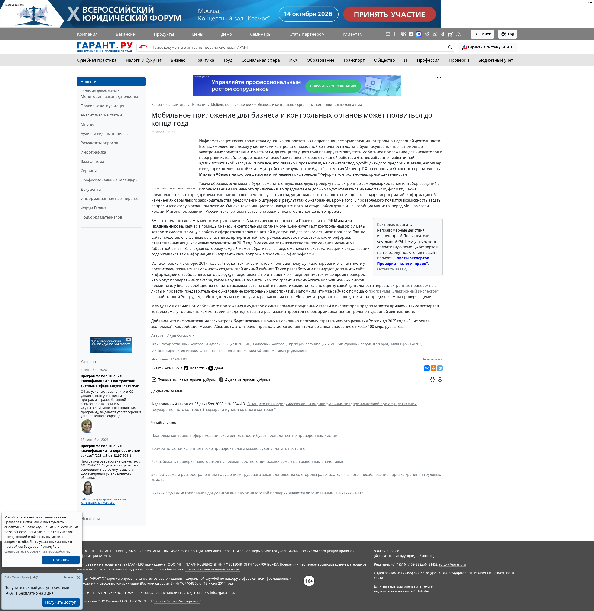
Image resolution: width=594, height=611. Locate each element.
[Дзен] (411, 34)
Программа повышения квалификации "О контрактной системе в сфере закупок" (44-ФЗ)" (110, 381)
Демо (226, 34)
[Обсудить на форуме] (432, 379)
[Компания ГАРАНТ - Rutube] (450, 34)
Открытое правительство (220, 350)
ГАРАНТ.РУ (179, 359)
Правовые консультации (103, 105)
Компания (87, 34)
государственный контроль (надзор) (190, 344)
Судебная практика (96, 60)
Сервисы (89, 170)
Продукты (164, 34)
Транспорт (354, 60)
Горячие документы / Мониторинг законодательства (109, 93)
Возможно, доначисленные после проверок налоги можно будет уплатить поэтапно (228, 448)
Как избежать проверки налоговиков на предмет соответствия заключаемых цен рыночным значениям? (247, 461)
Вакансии (126, 34)
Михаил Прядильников (289, 350)
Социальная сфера (261, 60)
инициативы (232, 344)
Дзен (218, 368)
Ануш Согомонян (180, 335)
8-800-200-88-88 (386, 551)
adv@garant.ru (460, 573)
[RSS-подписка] (458, 34)
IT (406, 60)
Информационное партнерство (110, 198)
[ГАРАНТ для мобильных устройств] (396, 34)
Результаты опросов (99, 142)
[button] (487, 47)
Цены (197, 34)
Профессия (428, 60)
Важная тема (92, 161)
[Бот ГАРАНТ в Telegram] (435, 34)
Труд (227, 60)
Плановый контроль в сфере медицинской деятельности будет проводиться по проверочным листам (244, 435)
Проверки (459, 60)
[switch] (143, 47)
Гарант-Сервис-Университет (177, 601)
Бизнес (178, 60)
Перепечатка (432, 359)
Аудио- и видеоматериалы (104, 133)
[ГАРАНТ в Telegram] (427, 34)
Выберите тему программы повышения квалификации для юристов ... (103, 501)
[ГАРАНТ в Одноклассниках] (443, 34)
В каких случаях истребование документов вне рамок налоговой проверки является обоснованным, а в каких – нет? (257, 492)
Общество (384, 60)
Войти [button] (486, 34)
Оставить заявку (392, 269)
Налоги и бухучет (144, 60)
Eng (511, 34)
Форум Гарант (93, 207)
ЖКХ (293, 60)
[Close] (78, 577)
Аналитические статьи (101, 115)
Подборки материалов (101, 217)
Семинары (260, 34)
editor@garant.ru (452, 564)
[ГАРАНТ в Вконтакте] (404, 34)
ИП (247, 344)
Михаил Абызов (256, 350)
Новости (88, 81)
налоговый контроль (269, 344)
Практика (204, 60)
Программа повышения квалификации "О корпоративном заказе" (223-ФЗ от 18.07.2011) (111, 451)
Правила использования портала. (212, 569)
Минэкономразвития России (174, 350)
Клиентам (353, 34)
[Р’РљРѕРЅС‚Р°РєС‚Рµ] (427, 368)
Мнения (88, 124)
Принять (61, 560)
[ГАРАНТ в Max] (419, 34)
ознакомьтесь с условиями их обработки (36, 551)
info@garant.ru (222, 592)
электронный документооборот (363, 344)
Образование (320, 60)
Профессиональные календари (109, 180)
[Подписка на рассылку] (388, 34)
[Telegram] (440, 368)
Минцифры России (406, 344)
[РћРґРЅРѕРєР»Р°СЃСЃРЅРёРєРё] (433, 368)
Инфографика (93, 152)
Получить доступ (60, 602)
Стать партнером (307, 34)
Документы (91, 189)
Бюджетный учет (495, 60)
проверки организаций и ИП (312, 344)
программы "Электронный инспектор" (403, 291)
